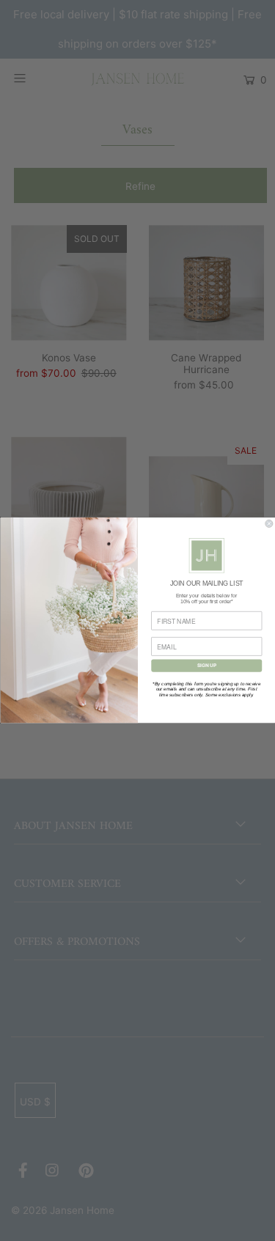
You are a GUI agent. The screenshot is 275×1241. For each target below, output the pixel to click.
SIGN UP (206, 666)
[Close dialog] (269, 524)
